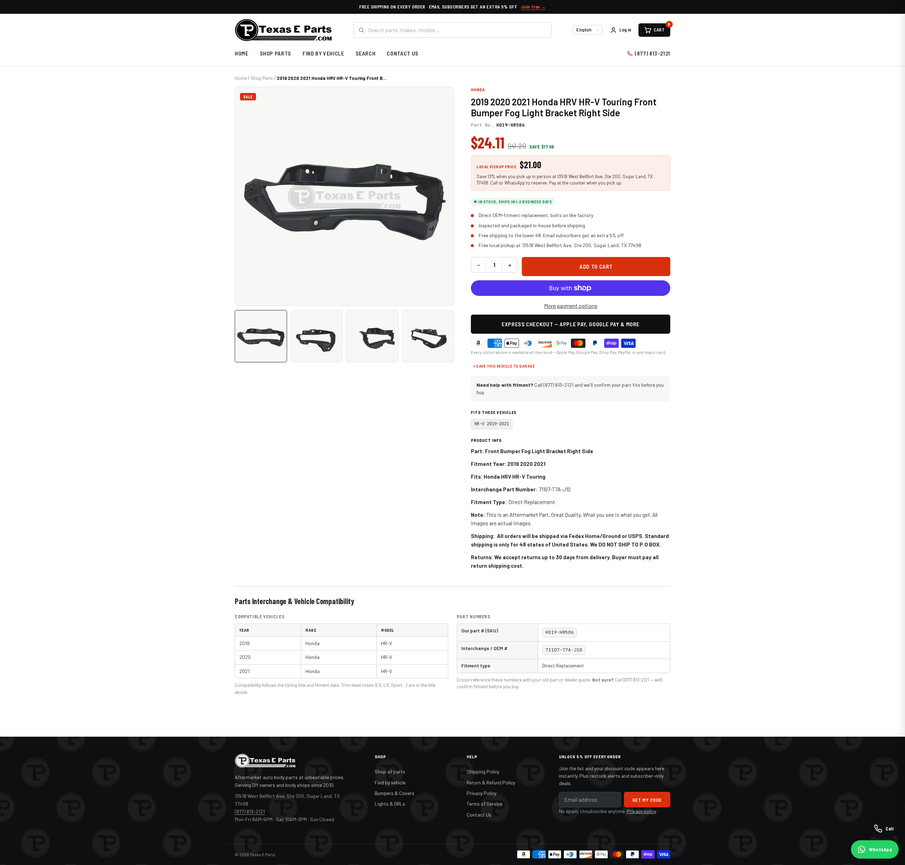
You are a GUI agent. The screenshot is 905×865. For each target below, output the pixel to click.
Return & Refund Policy (491, 782)
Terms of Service (484, 804)
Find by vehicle (390, 782)
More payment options (570, 305)
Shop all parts (390, 771)
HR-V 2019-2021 (491, 424)
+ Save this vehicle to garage (504, 365)
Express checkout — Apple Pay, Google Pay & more (571, 324)
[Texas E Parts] (283, 30)
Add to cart (596, 266)
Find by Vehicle (323, 53)
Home (242, 53)
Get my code (647, 800)
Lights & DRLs (390, 804)
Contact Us (402, 53)
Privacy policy (641, 811)
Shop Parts (275, 53)
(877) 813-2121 (652, 53)
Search (366, 53)
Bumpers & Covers (394, 793)
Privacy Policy (481, 793)
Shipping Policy (483, 771)
